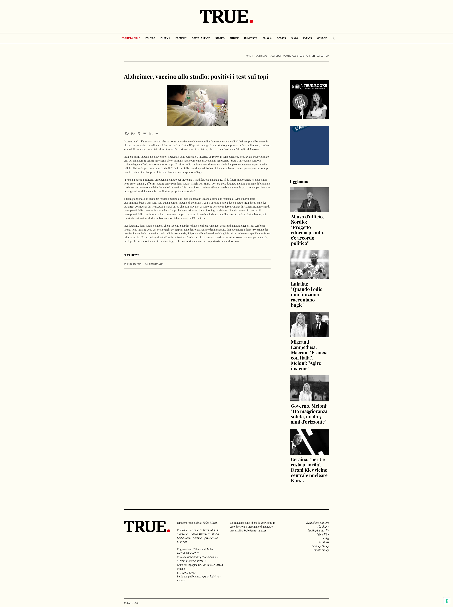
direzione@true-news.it (191, 561)
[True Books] (309, 117)
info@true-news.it (255, 530)
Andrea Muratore (199, 534)
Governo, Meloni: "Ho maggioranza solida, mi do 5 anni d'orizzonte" (309, 414)
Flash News (260, 56)
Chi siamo (323, 526)
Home (248, 56)
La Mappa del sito (318, 530)
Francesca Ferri (199, 530)
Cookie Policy (321, 550)
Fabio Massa (210, 522)
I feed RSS (323, 534)
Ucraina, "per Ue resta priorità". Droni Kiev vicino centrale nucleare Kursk (309, 470)
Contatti (324, 542)
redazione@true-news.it (201, 557)
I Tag (326, 538)
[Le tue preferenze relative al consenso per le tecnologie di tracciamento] (446, 600)
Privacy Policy (320, 546)
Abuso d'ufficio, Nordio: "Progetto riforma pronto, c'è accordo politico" (307, 229)
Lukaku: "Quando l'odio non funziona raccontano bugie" (307, 294)
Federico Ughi (199, 538)
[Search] (333, 38)
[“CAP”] (309, 145)
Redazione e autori (317, 522)
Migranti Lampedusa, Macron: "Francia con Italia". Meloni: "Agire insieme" (309, 355)
